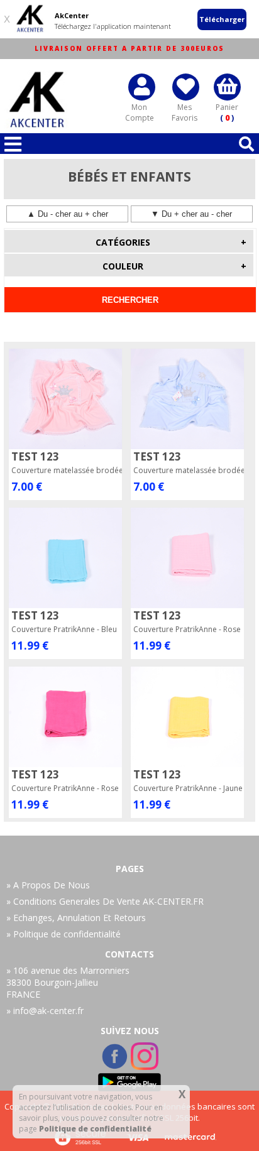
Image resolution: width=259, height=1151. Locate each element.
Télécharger (222, 19)
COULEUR (174, 266)
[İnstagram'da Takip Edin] (144, 1066)
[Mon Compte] (142, 86)
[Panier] (227, 86)
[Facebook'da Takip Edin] (116, 1066)
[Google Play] (129, 1082)
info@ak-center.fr (48, 1011)
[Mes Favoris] (186, 86)
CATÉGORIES (171, 242)
